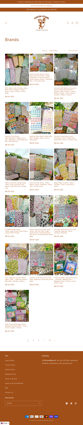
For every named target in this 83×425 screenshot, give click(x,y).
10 (50, 340)
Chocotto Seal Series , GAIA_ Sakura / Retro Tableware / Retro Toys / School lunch (41, 184)
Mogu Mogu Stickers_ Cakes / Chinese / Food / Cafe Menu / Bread (64, 184)
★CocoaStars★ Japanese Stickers (43, 420)
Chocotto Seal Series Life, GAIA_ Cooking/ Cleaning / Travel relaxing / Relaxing (65, 231)
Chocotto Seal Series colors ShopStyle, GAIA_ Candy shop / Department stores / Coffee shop (65, 138)
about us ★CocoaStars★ (14, 383)
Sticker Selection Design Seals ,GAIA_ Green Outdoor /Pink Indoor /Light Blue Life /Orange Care (16, 185)
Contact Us (9, 392)
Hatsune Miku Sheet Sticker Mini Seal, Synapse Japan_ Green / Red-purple (41, 138)
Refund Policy (10, 369)
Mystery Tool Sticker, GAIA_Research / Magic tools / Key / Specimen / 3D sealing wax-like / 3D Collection (16, 138)
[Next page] (55, 340)
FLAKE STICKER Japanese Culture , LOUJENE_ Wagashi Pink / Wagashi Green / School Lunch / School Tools (65, 280)
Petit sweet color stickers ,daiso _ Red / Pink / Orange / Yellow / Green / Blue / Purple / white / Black (17, 90)
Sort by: (45, 50)
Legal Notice (9, 360)
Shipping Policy (10, 374)
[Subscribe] (39, 403)
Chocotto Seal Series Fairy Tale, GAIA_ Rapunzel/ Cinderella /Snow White (41, 279)
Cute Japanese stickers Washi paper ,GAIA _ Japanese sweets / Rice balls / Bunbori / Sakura (16, 279)
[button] (6, 23)
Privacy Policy (10, 365)
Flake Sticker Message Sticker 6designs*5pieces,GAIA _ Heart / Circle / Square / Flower (16, 325)
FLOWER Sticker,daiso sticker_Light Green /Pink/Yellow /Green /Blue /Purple (16, 231)
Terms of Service (11, 379)
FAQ (6, 388)
